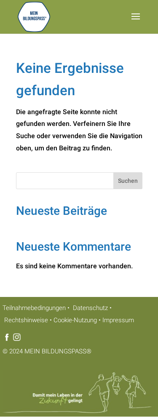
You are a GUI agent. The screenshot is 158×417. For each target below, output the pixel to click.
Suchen (128, 180)
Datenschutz (89, 308)
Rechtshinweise (25, 320)
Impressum (118, 320)
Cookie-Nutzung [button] (75, 320)
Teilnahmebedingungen (34, 308)
